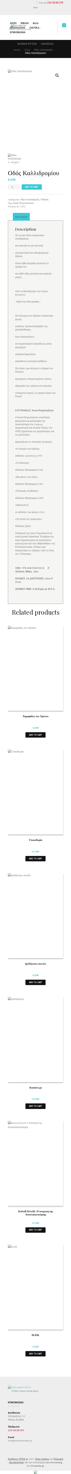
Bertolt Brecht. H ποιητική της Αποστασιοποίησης (35, 1212)
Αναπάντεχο (35, 1087)
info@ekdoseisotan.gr (20, 1440)
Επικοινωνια (18, 32)
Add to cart (31, 186)
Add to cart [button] (35, 734)
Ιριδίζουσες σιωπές (35, 963)
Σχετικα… (35, 27)
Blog (35, 23)
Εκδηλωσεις (17, 27)
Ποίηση (45, 199)
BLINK (35, 1335)
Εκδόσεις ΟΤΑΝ (16, 1459)
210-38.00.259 (55, 2)
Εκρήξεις (47, 43)
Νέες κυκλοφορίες (43, 49)
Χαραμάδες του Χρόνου (36, 716)
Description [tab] (21, 216)
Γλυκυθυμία (35, 839)
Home (17, 49)
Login (35, 7)
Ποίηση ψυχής (27, 43)
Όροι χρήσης (42, 1459)
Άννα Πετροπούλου (23, 203)
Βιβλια (25, 23)
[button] (57, 75)
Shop (27, 49)
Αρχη (13, 23)
